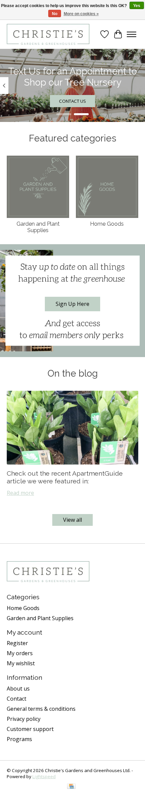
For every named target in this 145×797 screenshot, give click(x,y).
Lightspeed (44, 776)
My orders (20, 653)
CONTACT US (72, 101)
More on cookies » (81, 13)
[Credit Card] (71, 787)
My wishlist (21, 663)
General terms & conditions (41, 708)
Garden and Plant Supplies (38, 227)
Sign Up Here (72, 304)
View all (72, 519)
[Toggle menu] (131, 34)
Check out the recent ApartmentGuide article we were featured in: (65, 477)
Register (17, 643)
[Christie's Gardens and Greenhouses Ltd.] (48, 34)
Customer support (30, 729)
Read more (20, 493)
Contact (16, 698)
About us (18, 688)
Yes (136, 5)
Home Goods (107, 224)
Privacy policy (23, 719)
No (54, 13)
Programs (19, 739)
